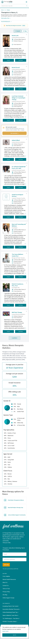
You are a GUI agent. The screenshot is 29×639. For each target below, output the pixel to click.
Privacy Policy (6, 592)
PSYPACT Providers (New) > (10, 621)
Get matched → (15, 133)
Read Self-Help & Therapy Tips (15, 507)
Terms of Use (6, 588)
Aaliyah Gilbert (16, 140)
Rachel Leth (15, 35)
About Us (5, 582)
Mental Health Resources (9, 579)
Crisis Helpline (6, 576)
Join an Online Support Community (17, 515)
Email (8, 60)
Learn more (5, 631)
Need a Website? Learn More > (11, 615)
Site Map (5, 595)
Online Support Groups (8, 598)
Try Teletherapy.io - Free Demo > (11, 618)
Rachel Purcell (16, 67)
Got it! (14, 635)
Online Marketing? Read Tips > (10, 612)
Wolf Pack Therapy (17, 312)
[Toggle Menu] (26, 2)
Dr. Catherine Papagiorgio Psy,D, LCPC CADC (19, 167)
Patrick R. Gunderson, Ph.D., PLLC (17, 285)
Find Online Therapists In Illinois (16, 500)
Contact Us (6, 585)
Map (26, 31)
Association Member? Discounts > (11, 609)
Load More (14, 338)
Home (2, 10)
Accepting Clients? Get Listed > (11, 606)
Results (18, 31)
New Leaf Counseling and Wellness (19, 225)
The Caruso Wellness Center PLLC (17, 255)
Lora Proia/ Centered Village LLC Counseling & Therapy (18, 97)
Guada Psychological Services (17, 195)
